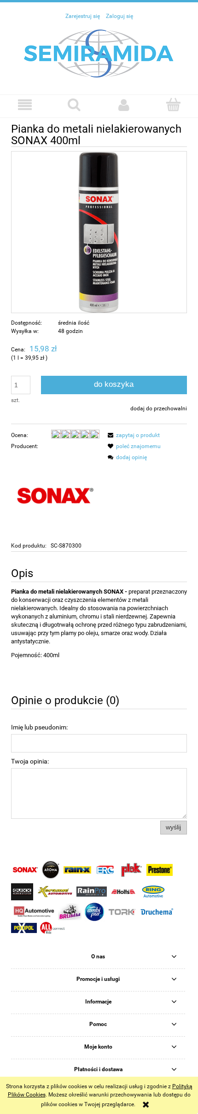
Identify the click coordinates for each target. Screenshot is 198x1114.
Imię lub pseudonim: (39, 727)
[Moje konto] (124, 105)
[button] (25, 105)
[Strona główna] (99, 53)
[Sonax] (55, 495)
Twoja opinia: (30, 761)
